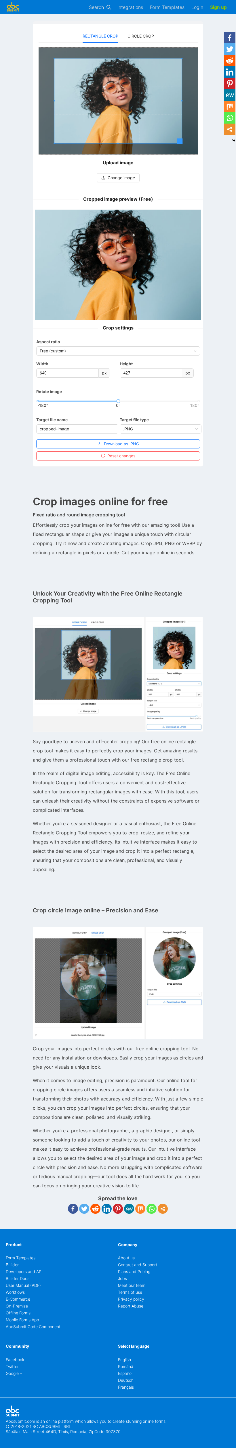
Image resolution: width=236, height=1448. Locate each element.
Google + (14, 1373)
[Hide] (233, 140)
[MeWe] (129, 1209)
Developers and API (24, 1271)
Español (125, 1373)
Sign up (218, 7)
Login (197, 7)
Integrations (130, 7)
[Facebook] (73, 1209)
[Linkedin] (107, 1209)
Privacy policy (131, 1299)
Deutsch (126, 1380)
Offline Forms (18, 1312)
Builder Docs (17, 1278)
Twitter (12, 1366)
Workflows (15, 1292)
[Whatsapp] (151, 1209)
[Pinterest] (118, 1209)
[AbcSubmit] (13, 7)
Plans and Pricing (134, 1271)
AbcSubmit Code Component (33, 1326)
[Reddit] (95, 1209)
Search (96, 7)
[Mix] (140, 1209)
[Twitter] (84, 1209)
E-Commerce (18, 1299)
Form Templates (167, 7)
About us (126, 1257)
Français (126, 1387)
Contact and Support (137, 1264)
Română (125, 1366)
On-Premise (17, 1305)
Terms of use (130, 1292)
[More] (163, 1209)
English (124, 1359)
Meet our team (131, 1285)
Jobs (122, 1278)
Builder (12, 1264)
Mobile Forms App (22, 1319)
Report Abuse (130, 1305)
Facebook (15, 1359)
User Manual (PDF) (23, 1285)
